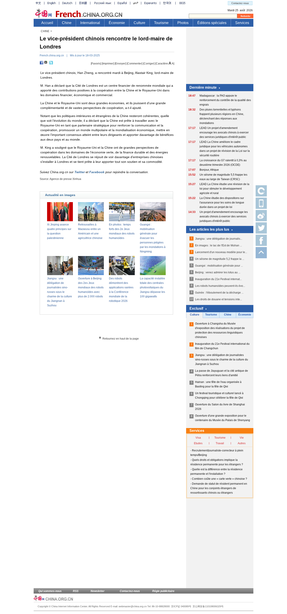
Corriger (149, 63)
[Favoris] (96, 63)
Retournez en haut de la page (120, 338)
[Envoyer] (120, 63)
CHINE (45, 31)
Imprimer (107, 63)
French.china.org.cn (52, 55)
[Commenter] (134, 63)
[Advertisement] (114, 327)
